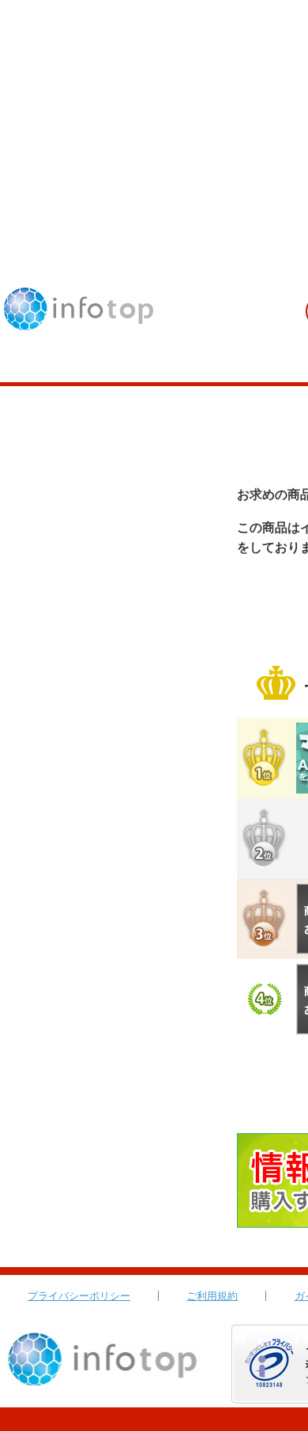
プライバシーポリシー (79, 1296)
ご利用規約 (212, 1296)
